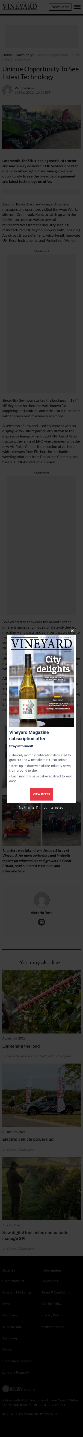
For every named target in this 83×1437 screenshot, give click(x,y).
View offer (41, 794)
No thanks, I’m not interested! (41, 807)
